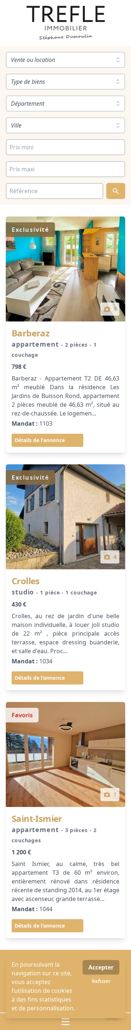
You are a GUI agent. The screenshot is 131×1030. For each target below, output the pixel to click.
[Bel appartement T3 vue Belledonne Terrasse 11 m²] (65, 754)
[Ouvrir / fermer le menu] (65, 1021)
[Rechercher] (115, 191)
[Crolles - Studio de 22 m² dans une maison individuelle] (65, 516)
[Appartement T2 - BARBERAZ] (65, 268)
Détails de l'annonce (40, 440)
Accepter (101, 967)
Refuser (101, 981)
